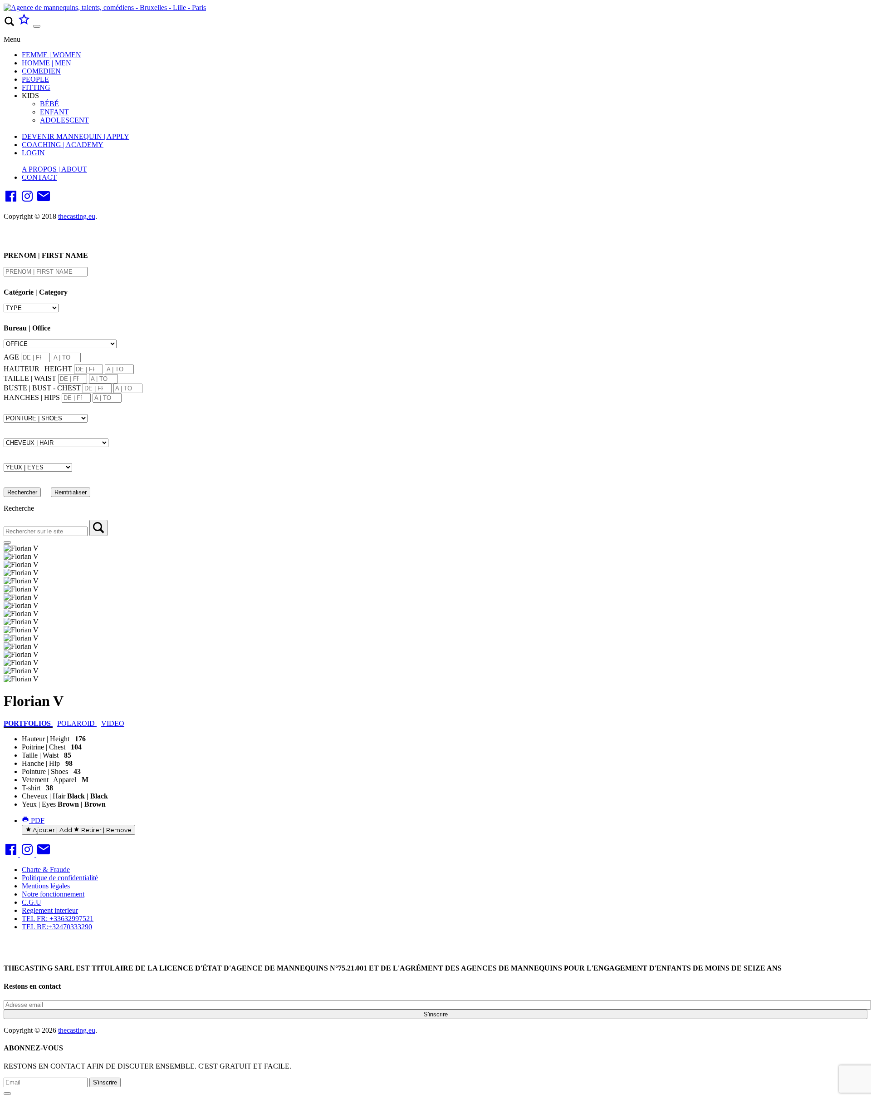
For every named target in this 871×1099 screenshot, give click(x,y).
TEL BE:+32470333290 (57, 927)
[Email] (43, 201)
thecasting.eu (76, 216)
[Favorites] (25, 24)
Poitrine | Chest (43, 747)
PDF (36, 820)
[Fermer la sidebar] (7, 542)
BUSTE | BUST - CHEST (42, 388)
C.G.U (31, 902)
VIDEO (112, 723)
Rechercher (22, 492)
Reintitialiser (70, 492)
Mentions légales (46, 886)
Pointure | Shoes (45, 771)
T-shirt (31, 788)
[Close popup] (7, 1093)
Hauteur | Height (45, 739)
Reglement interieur (50, 910)
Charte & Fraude (46, 869)
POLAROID (77, 723)
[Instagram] (28, 201)
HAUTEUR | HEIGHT (38, 369)
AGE (11, 357)
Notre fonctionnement (53, 894)
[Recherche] (98, 528)
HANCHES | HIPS (32, 397)
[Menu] (36, 26)
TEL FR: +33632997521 (57, 918)
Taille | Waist (40, 755)
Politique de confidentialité (60, 878)
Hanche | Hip (41, 763)
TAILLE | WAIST (30, 378)
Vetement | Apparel (49, 780)
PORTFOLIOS (28, 723)
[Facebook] (12, 201)
